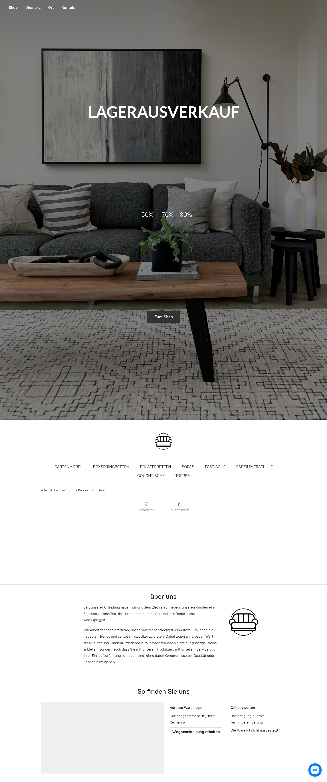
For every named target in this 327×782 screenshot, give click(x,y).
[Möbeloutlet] (163, 441)
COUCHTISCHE (151, 475)
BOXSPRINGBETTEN (111, 466)
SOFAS (188, 466)
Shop (13, 7)
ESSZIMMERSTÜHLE (254, 466)
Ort (51, 7)
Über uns (32, 7)
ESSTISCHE (215, 466)
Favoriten (147, 510)
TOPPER (182, 475)
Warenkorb (180, 510)
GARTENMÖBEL (68, 466)
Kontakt (69, 7)
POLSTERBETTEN (155, 466)
